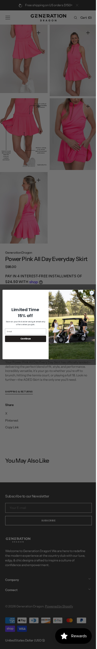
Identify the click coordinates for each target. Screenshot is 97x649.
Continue (23, 338)
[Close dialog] (90, 293)
